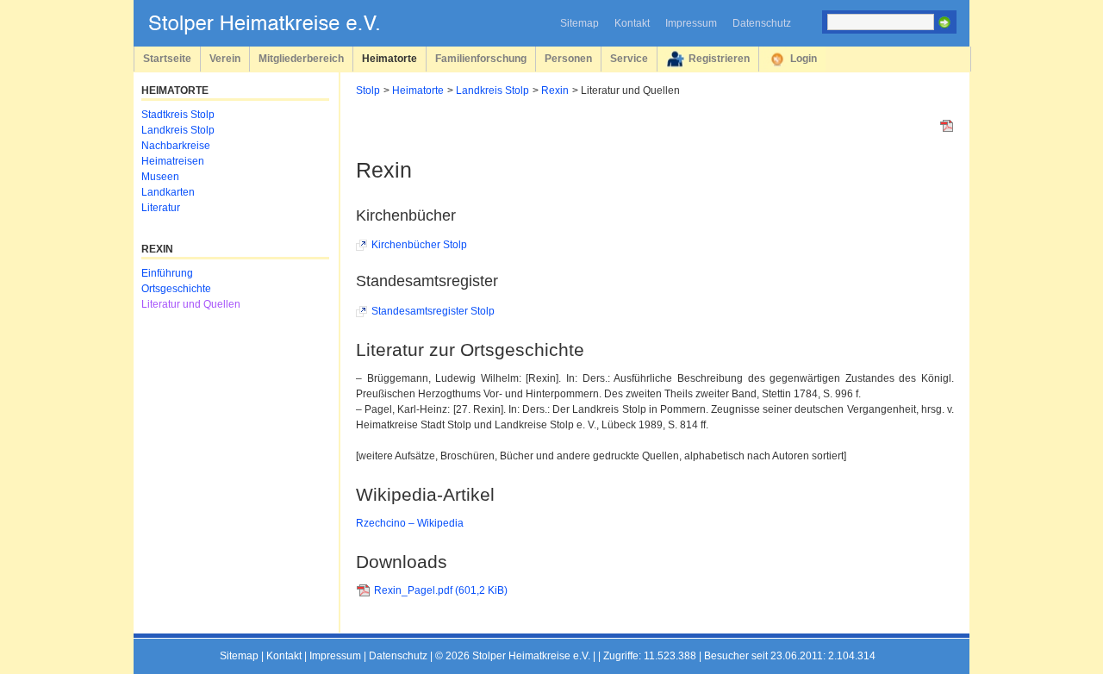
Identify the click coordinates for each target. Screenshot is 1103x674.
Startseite (167, 58)
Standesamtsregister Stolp (433, 311)
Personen (568, 58)
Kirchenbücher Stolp (419, 245)
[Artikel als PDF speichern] (947, 129)
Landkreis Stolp (492, 90)
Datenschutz (761, 23)
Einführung (167, 273)
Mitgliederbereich (301, 58)
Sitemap (579, 23)
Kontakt (632, 23)
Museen (160, 177)
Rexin (555, 90)
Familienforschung (481, 58)
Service (629, 58)
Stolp (368, 90)
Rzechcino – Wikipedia (410, 523)
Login (803, 58)
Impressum (691, 23)
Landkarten (168, 192)
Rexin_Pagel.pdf (441, 590)
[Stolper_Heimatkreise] (276, 31)
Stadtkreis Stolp (178, 115)
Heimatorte (389, 58)
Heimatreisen (172, 161)
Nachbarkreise (175, 146)
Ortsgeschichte (176, 289)
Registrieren (719, 58)
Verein (224, 58)
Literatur (160, 208)
